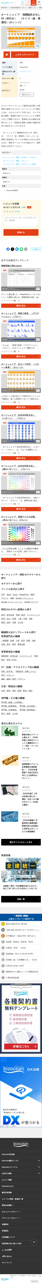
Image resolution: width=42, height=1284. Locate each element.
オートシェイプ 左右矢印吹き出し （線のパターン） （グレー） (19, 467)
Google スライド (31, 602)
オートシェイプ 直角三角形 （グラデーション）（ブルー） (20, 315)
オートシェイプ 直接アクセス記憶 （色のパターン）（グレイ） (19, 518)
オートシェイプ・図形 (11, 157)
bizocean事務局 (12, 190)
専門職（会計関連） (28, 706)
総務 (12, 640)
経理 (23, 640)
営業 (36, 656)
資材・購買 (16, 690)
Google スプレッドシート (12, 602)
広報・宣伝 (5, 644)
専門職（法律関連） (9, 709)
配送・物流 (27, 690)
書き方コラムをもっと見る (21, 842)
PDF (3, 594)
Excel (15, 594)
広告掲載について (8, 1237)
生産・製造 (5, 690)
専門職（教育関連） (28, 709)
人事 (17, 640)
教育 (14, 644)
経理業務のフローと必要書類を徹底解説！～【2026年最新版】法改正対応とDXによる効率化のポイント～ (30, 771)
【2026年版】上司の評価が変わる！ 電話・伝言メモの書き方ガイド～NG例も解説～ (30, 799)
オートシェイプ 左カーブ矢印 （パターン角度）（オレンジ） (20, 366)
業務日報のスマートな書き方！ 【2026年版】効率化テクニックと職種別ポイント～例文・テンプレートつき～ (30, 741)
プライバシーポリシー (10, 1218)
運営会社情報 (7, 1205)
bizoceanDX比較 (8, 1154)
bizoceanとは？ (8, 1186)
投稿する (21, 232)
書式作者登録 (7, 1192)
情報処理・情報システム (26, 671)
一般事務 (5, 640)
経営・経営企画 (7, 615)
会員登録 (34, 4)
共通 (14, 622)
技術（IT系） (12, 659)
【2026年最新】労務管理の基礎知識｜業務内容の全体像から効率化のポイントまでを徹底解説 (30, 826)
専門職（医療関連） (9, 706)
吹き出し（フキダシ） (30, 157)
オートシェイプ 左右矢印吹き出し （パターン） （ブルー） (19, 416)
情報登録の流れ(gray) (11, 265)
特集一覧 (21, 899)
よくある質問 (7, 1250)
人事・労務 (22, 618)
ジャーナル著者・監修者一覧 (12, 1199)
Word (9, 594)
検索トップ (32, 7)
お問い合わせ (7, 1256)
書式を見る (21, 306)
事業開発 (5, 656)
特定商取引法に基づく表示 (11, 1243)
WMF (32, 594)
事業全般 (21, 644)
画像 (12, 598)
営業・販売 (20, 615)
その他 (20, 622)
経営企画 (14, 656)
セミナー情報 (7, 1180)
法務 (30, 618)
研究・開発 (5, 713)
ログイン (28, 4)
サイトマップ (7, 1262)
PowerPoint (24, 594)
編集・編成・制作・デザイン (13, 679)
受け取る (35, 1281)
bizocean (4, 7)
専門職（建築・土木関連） (12, 702)
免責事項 (5, 1224)
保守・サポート (7, 675)
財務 (28, 640)
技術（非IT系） (7, 671)
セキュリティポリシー (10, 1211)
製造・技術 (5, 622)
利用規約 (5, 1230)
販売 (3, 659)
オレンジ (25, 161)
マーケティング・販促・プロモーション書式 (19, 164)
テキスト (5, 598)
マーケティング (25, 71)
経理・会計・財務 (8, 618)
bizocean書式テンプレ (18, 7)
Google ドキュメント (24, 598)
